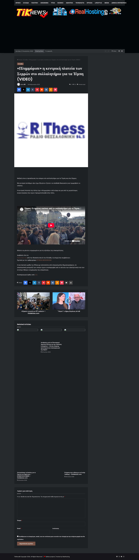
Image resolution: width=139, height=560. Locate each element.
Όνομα (19, 520)
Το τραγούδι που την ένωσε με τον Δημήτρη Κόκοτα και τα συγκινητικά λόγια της (69, 51)
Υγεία (53, 3)
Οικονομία (44, 3)
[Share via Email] (66, 283)
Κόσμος (60, 3)
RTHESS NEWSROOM (44, 260)
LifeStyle (98, 3)
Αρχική (18, 3)
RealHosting (66, 556)
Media (107, 3)
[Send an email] (24, 84)
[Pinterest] (37, 90)
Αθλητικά (69, 3)
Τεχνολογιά (80, 3)
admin (22, 84)
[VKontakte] (46, 90)
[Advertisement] (69, 35)
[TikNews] (31, 13)
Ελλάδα (26, 3)
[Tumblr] (33, 90)
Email (19, 528)
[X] (23, 90)
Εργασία (89, 3)
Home (20, 59)
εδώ (36, 275)
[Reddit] (42, 90)
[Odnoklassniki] (51, 90)
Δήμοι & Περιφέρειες (119, 3)
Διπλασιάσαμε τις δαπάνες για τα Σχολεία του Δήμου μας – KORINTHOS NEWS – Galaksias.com (26, 475)
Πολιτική (34, 3)
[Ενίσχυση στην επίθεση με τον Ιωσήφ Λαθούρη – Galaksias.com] (74, 400)
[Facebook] (19, 90)
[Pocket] (55, 90)
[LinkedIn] (28, 90)
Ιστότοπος (55, 528)
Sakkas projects (50, 556)
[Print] (71, 283)
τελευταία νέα (22, 258)
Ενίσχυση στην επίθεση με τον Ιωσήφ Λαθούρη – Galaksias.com (74, 473)
